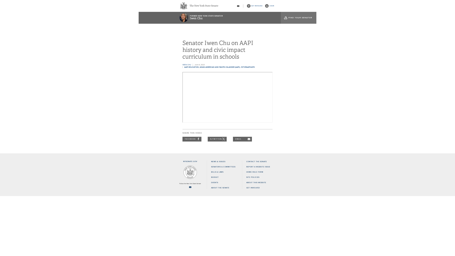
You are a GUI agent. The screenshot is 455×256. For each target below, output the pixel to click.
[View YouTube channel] (238, 6)
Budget (215, 177)
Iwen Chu (196, 18)
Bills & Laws (217, 172)
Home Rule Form (254, 172)
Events (214, 182)
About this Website (256, 182)
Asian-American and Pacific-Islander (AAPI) (220, 67)
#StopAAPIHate (248, 67)
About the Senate (220, 188)
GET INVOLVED (253, 188)
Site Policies (252, 177)
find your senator (300, 18)
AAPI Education (191, 67)
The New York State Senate (204, 6)
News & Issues (218, 161)
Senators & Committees (223, 167)
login (271, 6)
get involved (257, 6)
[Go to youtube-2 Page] (190, 187)
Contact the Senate (256, 161)
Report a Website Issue (258, 167)
